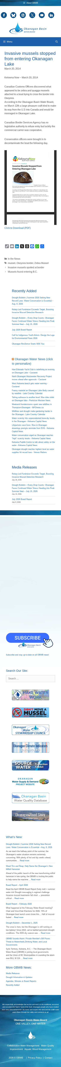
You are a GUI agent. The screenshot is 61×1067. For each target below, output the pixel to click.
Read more (24, 860)
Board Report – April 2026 (17, 885)
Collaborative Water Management (23, 1045)
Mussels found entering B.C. (22, 271)
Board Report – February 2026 (19, 904)
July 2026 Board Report (22, 330)
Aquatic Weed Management (37, 1049)
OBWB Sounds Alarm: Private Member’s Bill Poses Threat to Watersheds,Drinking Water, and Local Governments (28, 941)
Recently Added (12, 985)
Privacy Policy (35, 1057)
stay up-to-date (25, 655)
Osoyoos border (25, 263)
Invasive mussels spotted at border (26, 267)
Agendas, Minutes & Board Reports (21, 981)
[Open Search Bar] (56, 41)
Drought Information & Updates (19, 977)
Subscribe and (12, 655)
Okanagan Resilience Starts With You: (28, 344)
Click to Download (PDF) (17, 228)
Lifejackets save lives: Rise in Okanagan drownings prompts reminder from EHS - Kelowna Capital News (33, 428)
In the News (14, 258)
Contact (48, 1057)
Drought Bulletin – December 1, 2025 (21, 923)
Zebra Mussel (41, 263)
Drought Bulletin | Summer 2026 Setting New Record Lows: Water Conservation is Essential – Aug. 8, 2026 (32, 300)
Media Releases (13, 973)
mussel (11, 263)
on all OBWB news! (40, 655)
